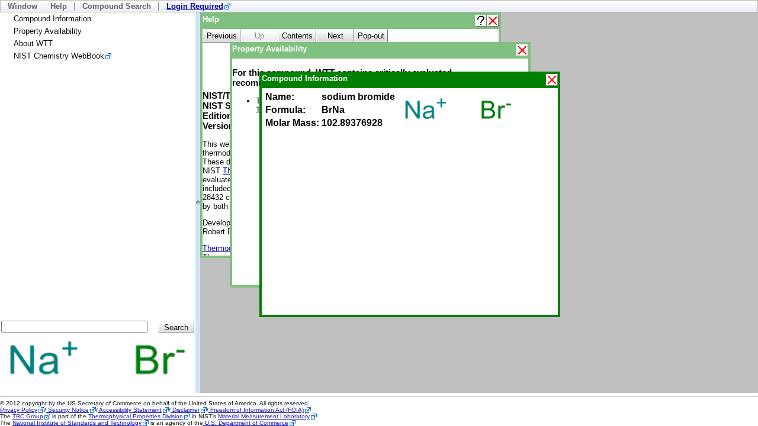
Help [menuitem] (58, 6)
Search (176, 327)
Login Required (194, 6)
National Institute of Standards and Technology (77, 422)
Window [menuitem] (22, 6)
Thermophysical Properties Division (135, 416)
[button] (481, 21)
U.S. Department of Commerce (245, 422)
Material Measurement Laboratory (264, 416)
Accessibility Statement (130, 409)
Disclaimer (185, 409)
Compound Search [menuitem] (116, 6)
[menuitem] (198, 6)
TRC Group (27, 416)
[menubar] (379, 6)
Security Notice (67, 409)
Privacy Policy (18, 409)
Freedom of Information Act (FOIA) (256, 409)
